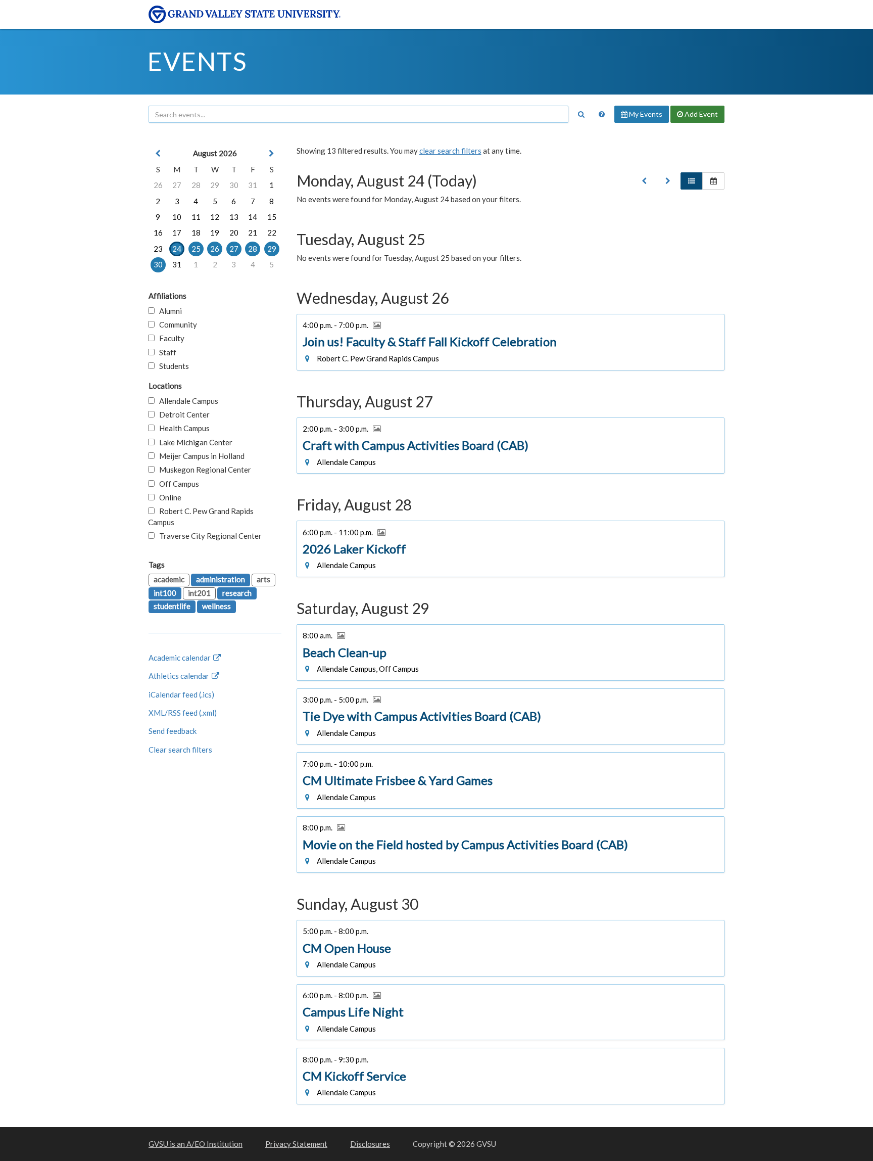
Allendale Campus (186, 400)
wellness (216, 606)
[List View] (692, 181)
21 (252, 232)
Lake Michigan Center (193, 442)
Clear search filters (180, 749)
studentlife (172, 606)
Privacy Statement (296, 1143)
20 (233, 232)
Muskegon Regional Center (203, 469)
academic (169, 579)
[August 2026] (644, 181)
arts (263, 579)
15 (271, 216)
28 (196, 185)
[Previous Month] (158, 153)
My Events (644, 114)
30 (233, 185)
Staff (165, 352)
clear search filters (450, 150)
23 (158, 248)
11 (196, 216)
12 (214, 216)
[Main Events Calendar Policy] (602, 114)
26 (158, 185)
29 (214, 185)
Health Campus (182, 428)
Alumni (168, 310)
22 (271, 232)
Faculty (169, 338)
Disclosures (370, 1143)
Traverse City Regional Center (208, 535)
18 (196, 232)
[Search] (581, 114)
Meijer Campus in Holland (200, 455)
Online (168, 497)
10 (176, 216)
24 (176, 248)
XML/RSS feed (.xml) (183, 712)
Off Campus (177, 483)
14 (252, 216)
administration (220, 579)
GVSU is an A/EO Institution (196, 1143)
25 (196, 248)
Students (172, 365)
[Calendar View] (713, 181)
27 (176, 185)
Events (197, 61)
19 (214, 232)
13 (233, 216)
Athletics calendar (180, 675)
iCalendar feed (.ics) (181, 694)
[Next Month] (271, 153)
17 (176, 232)
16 (158, 232)
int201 (199, 592)
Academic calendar (180, 657)
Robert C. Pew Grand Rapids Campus (201, 516)
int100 (165, 592)
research (237, 592)
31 (252, 185)
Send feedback (173, 730)
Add (700, 114)
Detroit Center (182, 414)
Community (176, 324)
